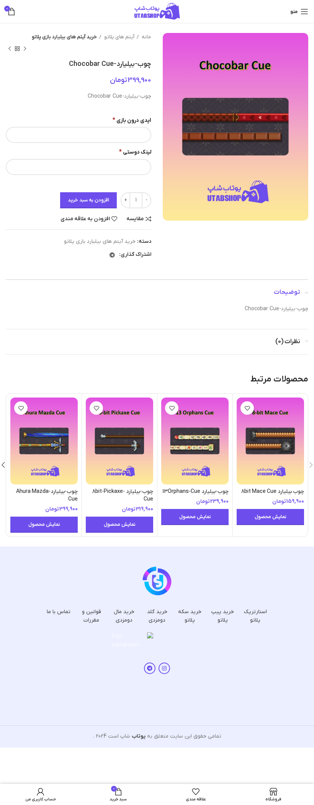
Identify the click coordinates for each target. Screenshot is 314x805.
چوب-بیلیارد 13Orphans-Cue (195, 491)
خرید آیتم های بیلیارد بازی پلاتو (64, 37)
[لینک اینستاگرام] (164, 668)
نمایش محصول (270, 517)
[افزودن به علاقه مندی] (247, 408)
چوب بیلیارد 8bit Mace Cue (272, 491)
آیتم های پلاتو (118, 37)
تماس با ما (58, 611)
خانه (146, 37)
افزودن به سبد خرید (88, 200)
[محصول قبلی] (25, 48)
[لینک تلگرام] (112, 255)
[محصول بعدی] (9, 48)
